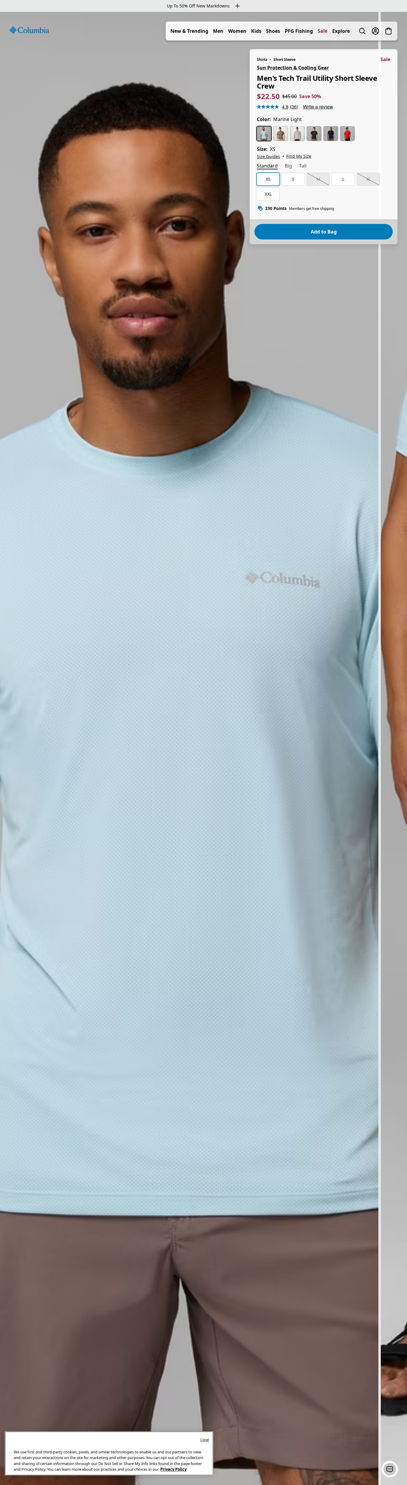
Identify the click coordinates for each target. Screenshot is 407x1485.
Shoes (273, 31)
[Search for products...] (362, 31)
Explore (341, 31)
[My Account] (375, 31)
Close (204, 1439)
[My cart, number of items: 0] (388, 31)
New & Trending (189, 31)
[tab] (267, 166)
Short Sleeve (285, 59)
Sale (322, 31)
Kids (256, 31)
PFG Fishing (299, 31)
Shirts (262, 59)
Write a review (318, 106)
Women (237, 31)
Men (218, 31)
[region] (203, 748)
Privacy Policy (173, 1469)
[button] (389, 1469)
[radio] (264, 133)
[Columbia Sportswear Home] (29, 30)
